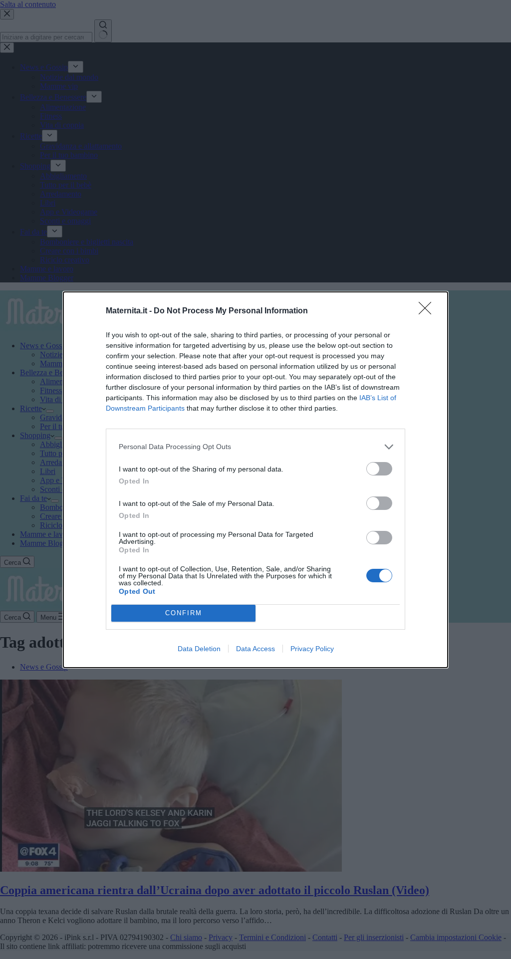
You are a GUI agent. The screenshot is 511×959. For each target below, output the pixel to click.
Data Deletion (199, 649)
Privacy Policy (312, 649)
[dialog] (255, 480)
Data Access (255, 649)
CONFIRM (183, 613)
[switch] (379, 469)
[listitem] (255, 447)
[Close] (428, 311)
